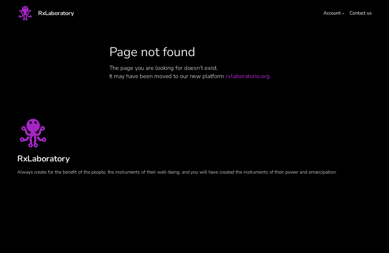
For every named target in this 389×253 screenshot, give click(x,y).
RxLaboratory (56, 13)
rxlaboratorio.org (247, 76)
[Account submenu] (343, 13)
